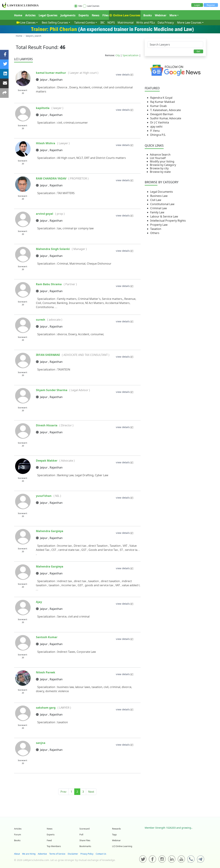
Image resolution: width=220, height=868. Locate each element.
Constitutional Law (162, 204)
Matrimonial (126, 22)
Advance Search (160, 154)
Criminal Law (158, 208)
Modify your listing (162, 161)
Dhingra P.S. (158, 135)
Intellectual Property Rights (168, 220)
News (95, 15)
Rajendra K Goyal (161, 98)
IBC (102, 22)
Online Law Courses (126, 15)
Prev (63, 792)
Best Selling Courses (55, 22)
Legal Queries (48, 15)
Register (211, 5)
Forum (17, 834)
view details (123, 74)
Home (18, 15)
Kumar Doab (158, 106)
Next (91, 792)
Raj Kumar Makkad (162, 102)
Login (197, 5)
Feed (49, 840)
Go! (198, 51)
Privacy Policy (86, 853)
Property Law (159, 225)
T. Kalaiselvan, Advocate (165, 110)
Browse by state (160, 172)
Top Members (54, 846)
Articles (30, 15)
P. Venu (155, 131)
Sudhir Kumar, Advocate (165, 118)
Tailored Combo (84, 22)
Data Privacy (166, 22)
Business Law (159, 196)
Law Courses (93, 5)
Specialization (131, 55)
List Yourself (158, 158)
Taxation (155, 229)
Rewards (116, 828)
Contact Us (101, 853)
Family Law (157, 212)
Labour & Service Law (164, 216)
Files (105, 15)
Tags (114, 834)
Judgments (67, 15)
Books (147, 15)
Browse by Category (163, 165)
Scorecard (84, 828)
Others (154, 233)
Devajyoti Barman (161, 114)
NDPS (111, 22)
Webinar (160, 15)
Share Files (84, 840)
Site (80, 5)
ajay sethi (156, 126)
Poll (81, 834)
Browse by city (159, 168)
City (118, 55)
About (17, 853)
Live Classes (28, 22)
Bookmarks (85, 846)
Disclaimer (73, 853)
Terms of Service (57, 853)
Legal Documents (161, 192)
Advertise (42, 853)
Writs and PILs (145, 22)
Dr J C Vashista (159, 122)
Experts (84, 15)
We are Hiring (28, 853)
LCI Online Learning (122, 846)
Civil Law (155, 200)
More (173, 15)
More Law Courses (189, 22)
